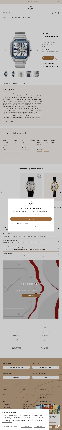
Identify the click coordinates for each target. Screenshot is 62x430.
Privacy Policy (7, 422)
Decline (39, 426)
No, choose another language (20, 223)
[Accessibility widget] (58, 426)
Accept (26, 426)
